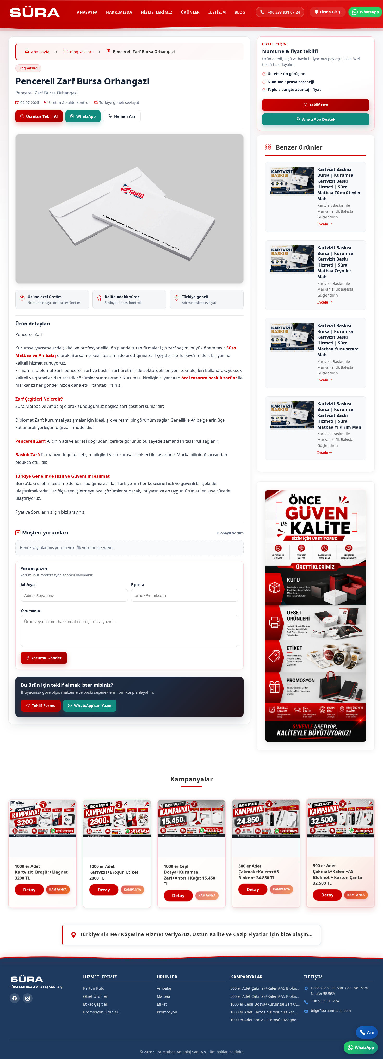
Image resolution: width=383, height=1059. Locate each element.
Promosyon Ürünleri (101, 1011)
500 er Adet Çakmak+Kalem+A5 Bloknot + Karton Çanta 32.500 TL (265, 988)
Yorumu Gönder (46, 657)
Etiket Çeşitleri (95, 1004)
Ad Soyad (29, 584)
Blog (239, 12)
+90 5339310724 (325, 1001)
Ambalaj (164, 988)
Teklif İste (318, 104)
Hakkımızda (119, 12)
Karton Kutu (93, 988)
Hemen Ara (125, 116)
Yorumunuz (31, 610)
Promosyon (167, 1011)
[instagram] (28, 998)
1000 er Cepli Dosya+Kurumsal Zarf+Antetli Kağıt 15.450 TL (265, 1004)
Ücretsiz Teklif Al (42, 116)
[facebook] (15, 998)
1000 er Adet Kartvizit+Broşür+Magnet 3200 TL (265, 1019)
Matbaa (163, 996)
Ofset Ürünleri (95, 996)
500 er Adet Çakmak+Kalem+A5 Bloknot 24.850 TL (265, 996)
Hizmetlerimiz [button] (156, 12)
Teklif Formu (44, 705)
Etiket (162, 1004)
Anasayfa (87, 12)
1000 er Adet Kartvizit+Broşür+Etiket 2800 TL (265, 1011)
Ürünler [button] (190, 12)
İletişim (217, 12)
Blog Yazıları (28, 68)
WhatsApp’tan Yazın (93, 705)
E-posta (137, 584)
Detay (29, 889)
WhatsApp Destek (318, 119)
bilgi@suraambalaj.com (331, 1010)
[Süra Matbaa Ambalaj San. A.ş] (34, 12)
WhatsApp (86, 116)
